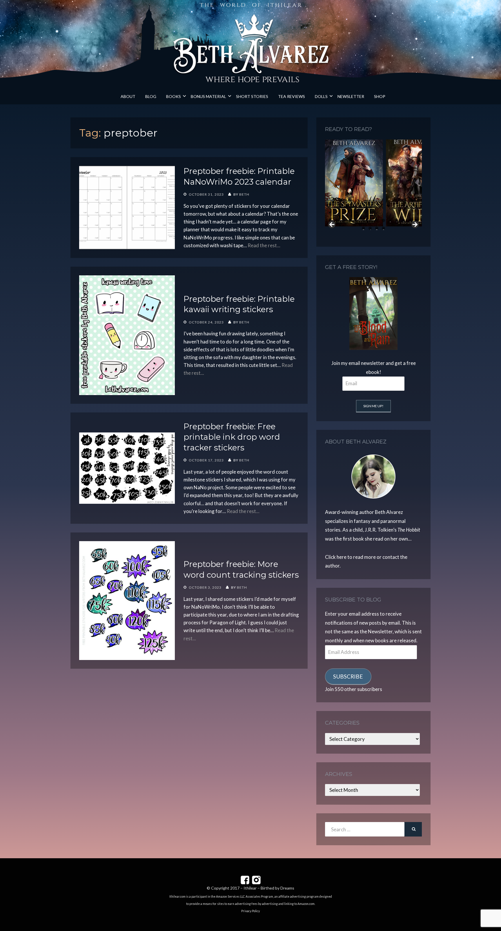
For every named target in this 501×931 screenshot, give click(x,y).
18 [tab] (383, 228)
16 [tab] (370, 228)
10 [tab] (390, 220)
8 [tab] (376, 220)
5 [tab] (356, 220)
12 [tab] (403, 220)
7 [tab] (370, 220)
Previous (332, 225)
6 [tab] (363, 220)
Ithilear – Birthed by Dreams (269, 887)
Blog (150, 96)
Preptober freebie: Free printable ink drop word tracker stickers (232, 436)
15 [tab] (363, 228)
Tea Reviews (291, 96)
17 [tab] (376, 228)
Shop (379, 96)
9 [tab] (383, 220)
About (128, 96)
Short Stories (252, 96)
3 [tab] (343, 220)
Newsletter (350, 96)
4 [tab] (350, 220)
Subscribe (348, 676)
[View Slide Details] (354, 182)
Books (173, 96)
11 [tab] (396, 220)
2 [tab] (336, 220)
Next (414, 225)
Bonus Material (208, 96)
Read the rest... (264, 245)
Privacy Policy (250, 911)
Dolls (321, 96)
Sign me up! (373, 406)
